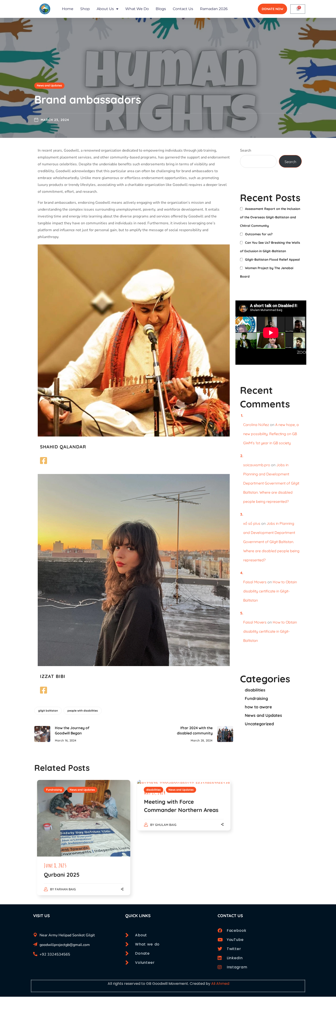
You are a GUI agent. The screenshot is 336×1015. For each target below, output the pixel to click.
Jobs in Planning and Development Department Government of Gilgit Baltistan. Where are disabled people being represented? (271, 483)
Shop (85, 9)
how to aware (258, 707)
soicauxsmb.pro (256, 465)
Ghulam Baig (165, 825)
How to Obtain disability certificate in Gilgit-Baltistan (270, 591)
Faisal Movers (255, 582)
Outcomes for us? (258, 234)
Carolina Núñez (256, 424)
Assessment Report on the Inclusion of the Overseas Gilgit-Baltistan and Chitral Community (270, 217)
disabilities (153, 789)
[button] (272, 9)
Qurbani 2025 (62, 874)
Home (67, 9)
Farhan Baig (65, 889)
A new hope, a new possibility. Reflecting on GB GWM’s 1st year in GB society (271, 433)
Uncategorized (259, 723)
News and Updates (49, 85)
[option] (84, 842)
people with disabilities (82, 710)
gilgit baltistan (48, 710)
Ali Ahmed (220, 983)
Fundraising (54, 789)
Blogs (161, 9)
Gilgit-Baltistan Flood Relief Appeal (272, 259)
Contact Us (183, 9)
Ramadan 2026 (214, 9)
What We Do (137, 9)
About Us (105, 9)
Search (245, 150)
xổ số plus (251, 523)
